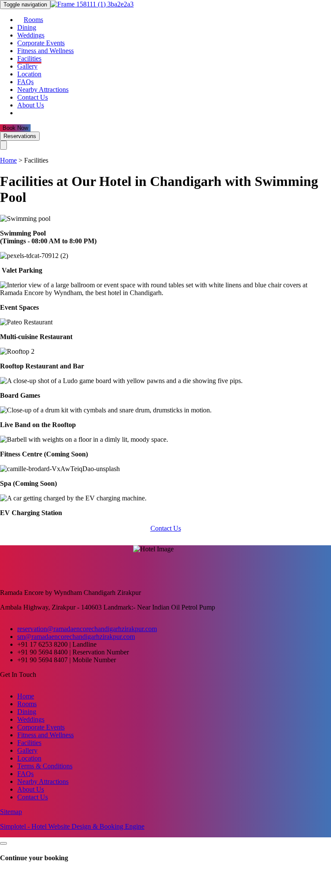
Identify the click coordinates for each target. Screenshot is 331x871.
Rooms (33, 19)
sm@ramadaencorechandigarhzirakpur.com (76, 636)
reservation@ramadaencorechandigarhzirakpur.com (87, 628)
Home (8, 160)
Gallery (27, 66)
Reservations (19, 136)
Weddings (30, 35)
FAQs (25, 81)
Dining (26, 27)
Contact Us (32, 97)
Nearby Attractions (43, 89)
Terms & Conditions (44, 766)
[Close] (3, 145)
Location (29, 74)
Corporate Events (41, 43)
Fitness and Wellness (45, 50)
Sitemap (11, 811)
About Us (30, 105)
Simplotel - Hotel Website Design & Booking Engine (72, 826)
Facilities (29, 58)
